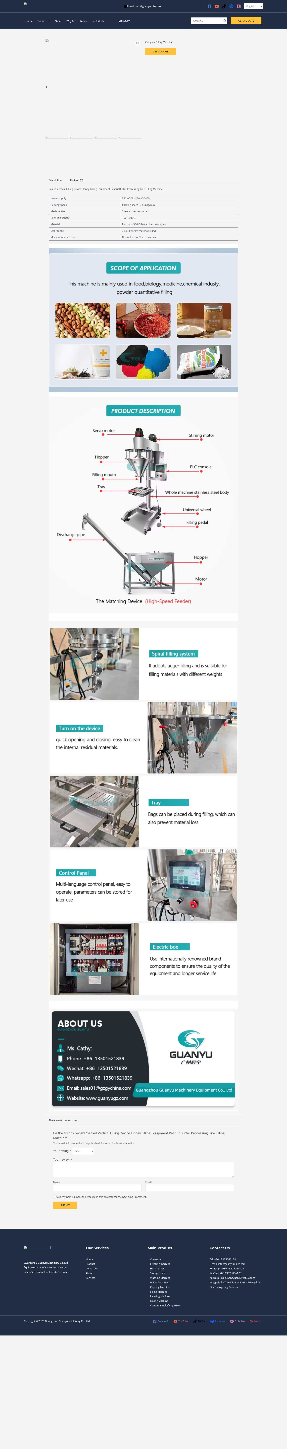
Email (148, 1182)
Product (90, 1263)
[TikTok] (224, 6)
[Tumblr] (239, 6)
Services (90, 1277)
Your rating (62, 1151)
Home (89, 1259)
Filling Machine (164, 42)
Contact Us (92, 1268)
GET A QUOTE (160, 51)
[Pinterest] (231, 6)
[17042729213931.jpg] (94, 87)
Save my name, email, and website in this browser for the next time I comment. (101, 1196)
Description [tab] (55, 180)
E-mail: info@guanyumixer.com (145, 6)
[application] (48, 21)
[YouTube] (217, 6)
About (89, 1273)
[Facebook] (209, 6)
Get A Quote (246, 20)
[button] (124, 21)
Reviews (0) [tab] (76, 180)
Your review (62, 1159)
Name (56, 1182)
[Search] (225, 21)
